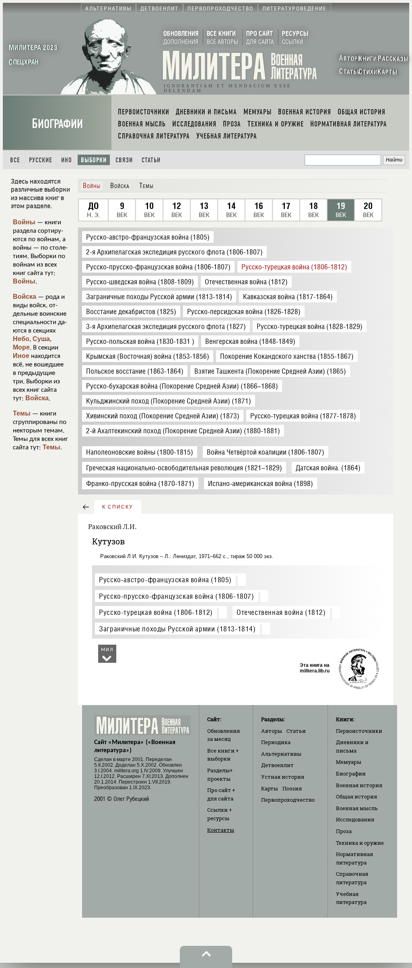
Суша (41, 338)
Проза (344, 831)
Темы (22, 413)
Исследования (355, 819)
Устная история (282, 776)
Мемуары (348, 761)
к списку (117, 507)
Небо (21, 338)
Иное (21, 355)
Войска (24, 296)
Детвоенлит (277, 765)
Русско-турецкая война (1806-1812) (156, 612)
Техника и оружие (360, 842)
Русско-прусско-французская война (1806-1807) (176, 596)
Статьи (151, 160)
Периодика (275, 742)
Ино (66, 160)
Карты (269, 788)
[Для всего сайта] (239, 581)
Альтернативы (281, 753)
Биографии (57, 123)
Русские (40, 160)
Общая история (356, 796)
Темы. (52, 447)
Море (21, 347)
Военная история (359, 785)
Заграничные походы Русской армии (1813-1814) (177, 629)
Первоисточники (359, 730)
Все (15, 160)
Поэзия (292, 788)
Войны (24, 222)
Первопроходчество (288, 799)
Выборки (94, 160)
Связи (124, 160)
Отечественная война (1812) (281, 612)
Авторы (271, 730)
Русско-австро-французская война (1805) (165, 579)
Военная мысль (357, 808)
